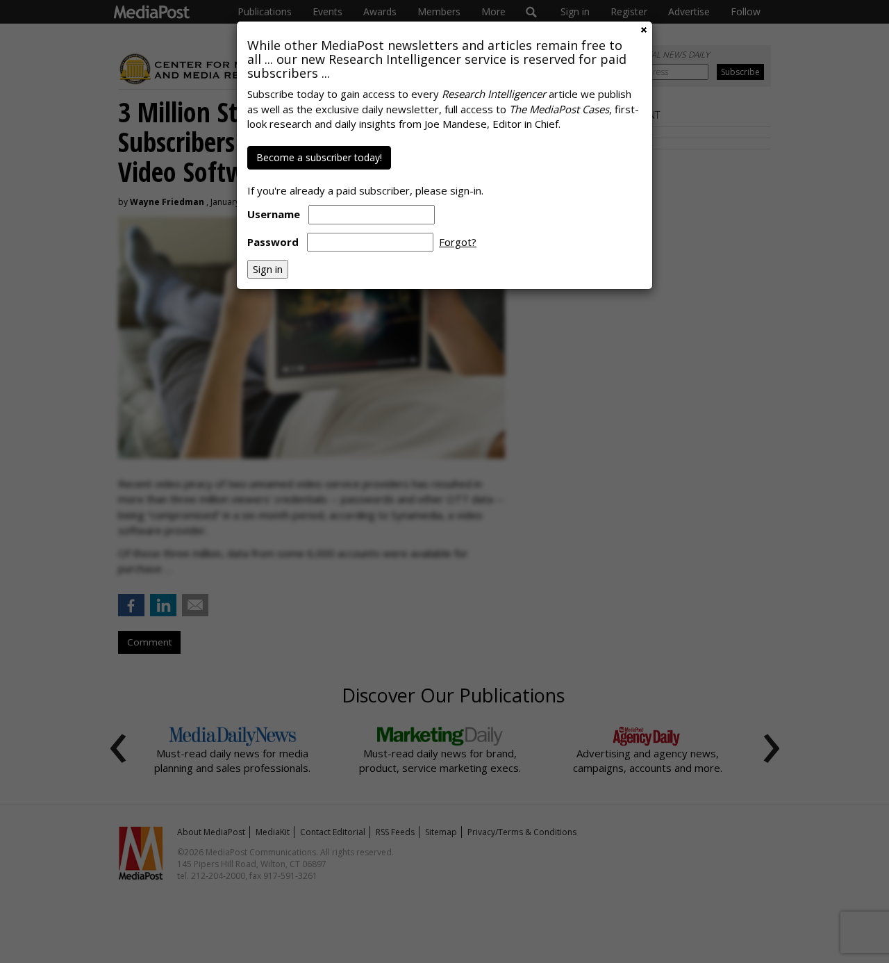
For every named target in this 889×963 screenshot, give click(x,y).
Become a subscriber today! (319, 157)
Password (273, 242)
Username (273, 214)
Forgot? (457, 242)
